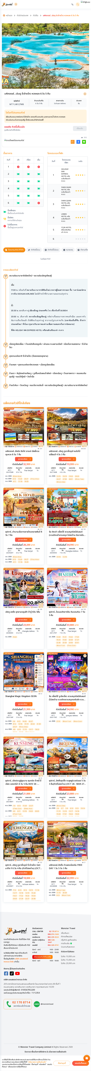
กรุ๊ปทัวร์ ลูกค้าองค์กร (69, 940)
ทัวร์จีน (35, 15)
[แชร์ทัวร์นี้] (72, 142)
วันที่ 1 (6, 277)
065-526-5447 (51, 942)
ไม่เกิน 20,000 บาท (68, 964)
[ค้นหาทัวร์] (78, 4)
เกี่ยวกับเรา (65, 933)
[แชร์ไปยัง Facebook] (78, 142)
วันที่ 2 (6, 345)
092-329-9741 (53, 946)
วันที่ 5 (6, 375)
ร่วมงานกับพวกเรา (68, 947)
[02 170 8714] (72, 4)
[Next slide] (86, 56)
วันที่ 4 (6, 366)
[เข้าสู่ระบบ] (85, 4)
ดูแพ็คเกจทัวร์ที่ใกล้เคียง (12, 131)
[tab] (37, 86)
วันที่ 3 (6, 357)
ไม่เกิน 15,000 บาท (68, 960)
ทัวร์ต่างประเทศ (22, 15)
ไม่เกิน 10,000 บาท (68, 957)
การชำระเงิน (65, 944)
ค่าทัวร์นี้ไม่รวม (53, 250)
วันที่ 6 (6, 386)
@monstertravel (47, 1005)
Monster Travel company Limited (35, 1047)
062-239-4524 (53, 938)
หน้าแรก (9, 15)
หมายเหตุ (69, 250)
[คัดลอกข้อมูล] (85, 94)
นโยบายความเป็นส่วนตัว (57, 1052)
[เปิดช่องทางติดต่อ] (86, 1058)
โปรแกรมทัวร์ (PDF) (15, 250)
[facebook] (6, 974)
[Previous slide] (4, 56)
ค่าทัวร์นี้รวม (35, 250)
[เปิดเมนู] (16, 4)
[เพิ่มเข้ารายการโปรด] (41, 411)
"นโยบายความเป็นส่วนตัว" (37, 1062)
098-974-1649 (53, 935)
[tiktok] (11, 974)
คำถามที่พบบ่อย (66, 937)
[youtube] (17, 974)
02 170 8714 (54, 932)
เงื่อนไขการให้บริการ (39, 1052)
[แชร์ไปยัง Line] (84, 142)
